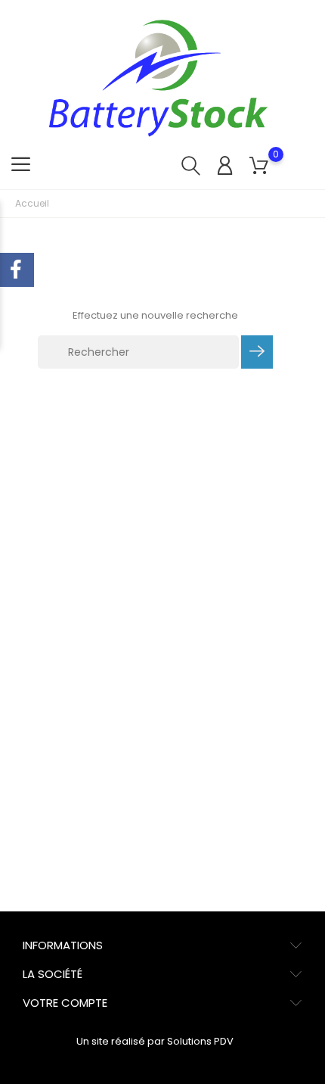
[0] (258, 166)
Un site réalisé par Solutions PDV (155, 1041)
